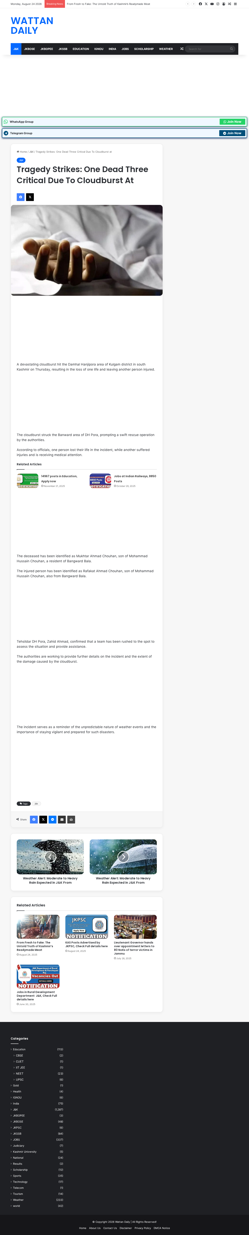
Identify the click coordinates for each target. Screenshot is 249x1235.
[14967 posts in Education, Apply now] (27, 480)
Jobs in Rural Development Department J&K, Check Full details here (37, 995)
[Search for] (231, 48)
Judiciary (18, 1145)
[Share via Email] (62, 819)
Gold (16, 1085)
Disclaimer (126, 1228)
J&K (16, 48)
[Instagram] (218, 4)
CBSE (19, 1055)
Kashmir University (25, 1151)
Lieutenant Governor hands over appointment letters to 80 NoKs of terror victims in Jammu (134, 948)
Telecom (18, 1187)
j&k (36, 803)
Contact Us (110, 1228)
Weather (166, 48)
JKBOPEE (46, 48)
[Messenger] (52, 819)
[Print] (71, 819)
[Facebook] (200, 4)
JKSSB (63, 48)
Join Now (234, 122)
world (16, 1205)
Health (17, 1091)
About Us (95, 1228)
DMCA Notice (162, 1228)
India (112, 48)
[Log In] (224, 4)
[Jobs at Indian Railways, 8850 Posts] (100, 480)
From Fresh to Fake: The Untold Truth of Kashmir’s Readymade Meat (35, 946)
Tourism (18, 1193)
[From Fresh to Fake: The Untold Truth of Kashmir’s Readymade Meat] (38, 927)
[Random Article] (229, 4)
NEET (19, 1073)
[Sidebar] (235, 4)
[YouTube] (212, 4)
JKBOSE (29, 48)
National (18, 1157)
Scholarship (144, 48)
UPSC (20, 1079)
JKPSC (17, 1127)
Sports (17, 1175)
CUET (20, 1061)
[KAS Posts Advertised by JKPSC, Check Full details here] (86, 927)
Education (81, 48)
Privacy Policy (143, 1228)
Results (17, 1163)
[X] (206, 4)
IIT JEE (20, 1067)
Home (23, 151)
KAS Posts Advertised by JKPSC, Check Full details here (86, 944)
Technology (20, 1181)
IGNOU (98, 48)
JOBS (125, 48)
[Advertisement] (124, 86)
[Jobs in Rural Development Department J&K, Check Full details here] (38, 976)
